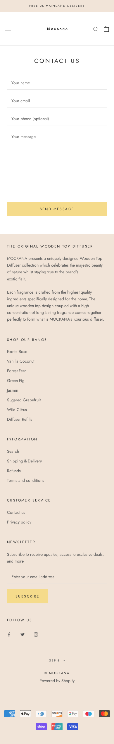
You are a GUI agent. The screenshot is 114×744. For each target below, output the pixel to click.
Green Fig (16, 380)
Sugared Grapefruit (24, 400)
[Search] (96, 28)
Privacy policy (19, 522)
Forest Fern (16, 371)
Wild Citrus (17, 410)
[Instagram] (36, 634)
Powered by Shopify (57, 681)
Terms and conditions (25, 480)
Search (13, 451)
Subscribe (27, 596)
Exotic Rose (17, 351)
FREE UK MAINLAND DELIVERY (57, 6)
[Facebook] (9, 634)
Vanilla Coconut (20, 361)
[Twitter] (22, 634)
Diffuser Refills (19, 419)
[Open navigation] (8, 28)
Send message (57, 209)
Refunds (14, 471)
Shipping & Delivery (24, 461)
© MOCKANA (57, 673)
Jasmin (12, 390)
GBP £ (54, 660)
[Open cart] (106, 29)
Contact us (16, 512)
